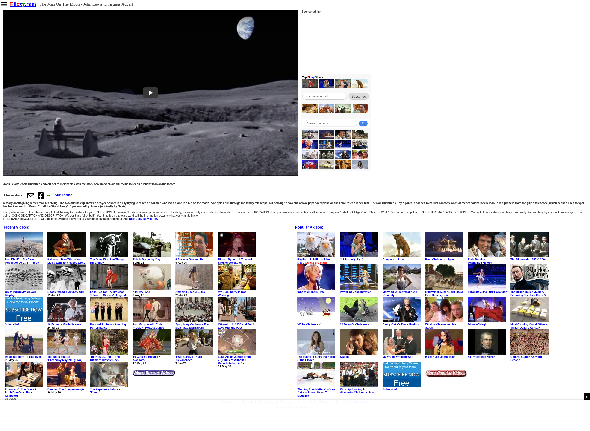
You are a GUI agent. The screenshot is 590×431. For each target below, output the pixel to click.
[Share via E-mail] (31, 195)
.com (23, 4)
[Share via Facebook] (41, 195)
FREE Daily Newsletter (142, 218)
